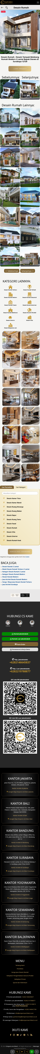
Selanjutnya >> (27, 271)
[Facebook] (11, 1035)
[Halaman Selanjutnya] (37, 1052)
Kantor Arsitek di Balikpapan (20, 947)
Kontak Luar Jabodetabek (21, 639)
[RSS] (31, 1035)
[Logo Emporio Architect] (6, 2)
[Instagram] (14, 1035)
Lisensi (27, 557)
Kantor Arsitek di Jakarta (20, 788)
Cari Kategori (21, 487)
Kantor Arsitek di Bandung (20, 842)
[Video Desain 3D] (22, 1052)
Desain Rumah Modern (10, 577)
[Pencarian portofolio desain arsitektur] (17, 1052)
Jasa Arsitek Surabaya (10, 584)
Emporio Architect (12, 1046)
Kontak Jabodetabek (20, 634)
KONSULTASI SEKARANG (20, 551)
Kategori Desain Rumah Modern (13, 574)
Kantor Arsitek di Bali (20, 815)
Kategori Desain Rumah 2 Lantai (13, 572)
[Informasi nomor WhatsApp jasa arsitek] (32, 1052)
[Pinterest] (24, 1035)
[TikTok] (21, 1035)
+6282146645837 (20, 662)
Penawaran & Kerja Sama (21, 649)
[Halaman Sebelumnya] (12, 1052)
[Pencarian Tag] (6, 7)
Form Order (20, 644)
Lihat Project (19, 69)
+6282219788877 (20, 671)
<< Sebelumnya (11, 271)
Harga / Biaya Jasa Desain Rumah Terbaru (17, 582)
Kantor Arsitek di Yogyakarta (20, 895)
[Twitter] (28, 1036)
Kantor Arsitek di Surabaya (20, 867)
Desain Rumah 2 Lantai (10, 566)
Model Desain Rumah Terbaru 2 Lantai (15, 569)
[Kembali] (2, 7)
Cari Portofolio (6, 487)
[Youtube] (18, 1035)
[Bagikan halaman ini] (27, 1052)
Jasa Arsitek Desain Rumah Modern (14, 579)
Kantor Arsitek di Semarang (20, 922)
